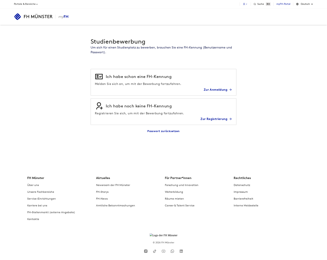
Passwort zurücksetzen (163, 131)
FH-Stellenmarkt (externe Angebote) (51, 212)
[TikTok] (154, 251)
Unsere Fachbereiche (40, 191)
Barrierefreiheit (243, 198)
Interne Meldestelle (246, 205)
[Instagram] (146, 251)
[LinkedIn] (181, 251)
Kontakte (33, 219)
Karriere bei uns (37, 205)
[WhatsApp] (172, 251)
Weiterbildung (174, 191)
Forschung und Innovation (181, 185)
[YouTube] (163, 251)
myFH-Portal (283, 4)
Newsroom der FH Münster (113, 185)
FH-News (102, 198)
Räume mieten (174, 198)
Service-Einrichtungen (41, 198)
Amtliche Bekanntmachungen (115, 205)
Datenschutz (242, 185)
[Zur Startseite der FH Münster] (33, 16)
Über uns (33, 185)
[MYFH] (63, 16)
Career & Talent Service (179, 205)
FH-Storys (102, 191)
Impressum (241, 191)
